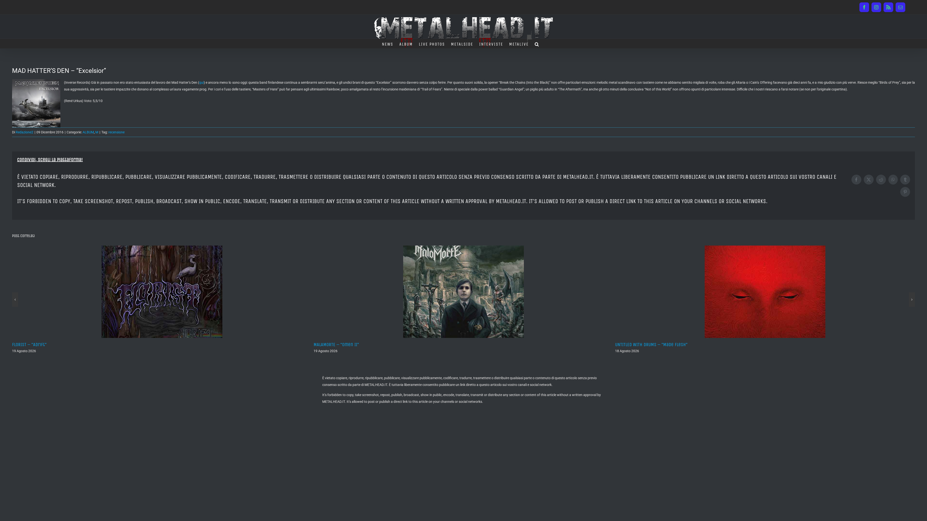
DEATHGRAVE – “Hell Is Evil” (642, 344)
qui (201, 82)
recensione (116, 132)
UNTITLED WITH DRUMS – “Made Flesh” (350, 344)
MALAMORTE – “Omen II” (34, 344)
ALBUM (88, 132)
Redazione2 (24, 132)
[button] (537, 43)
